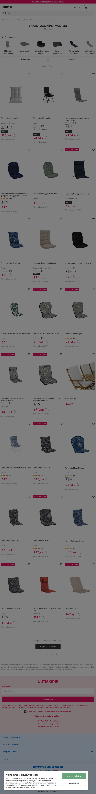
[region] (46, 780)
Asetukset (73, 783)
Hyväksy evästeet (74, 776)
